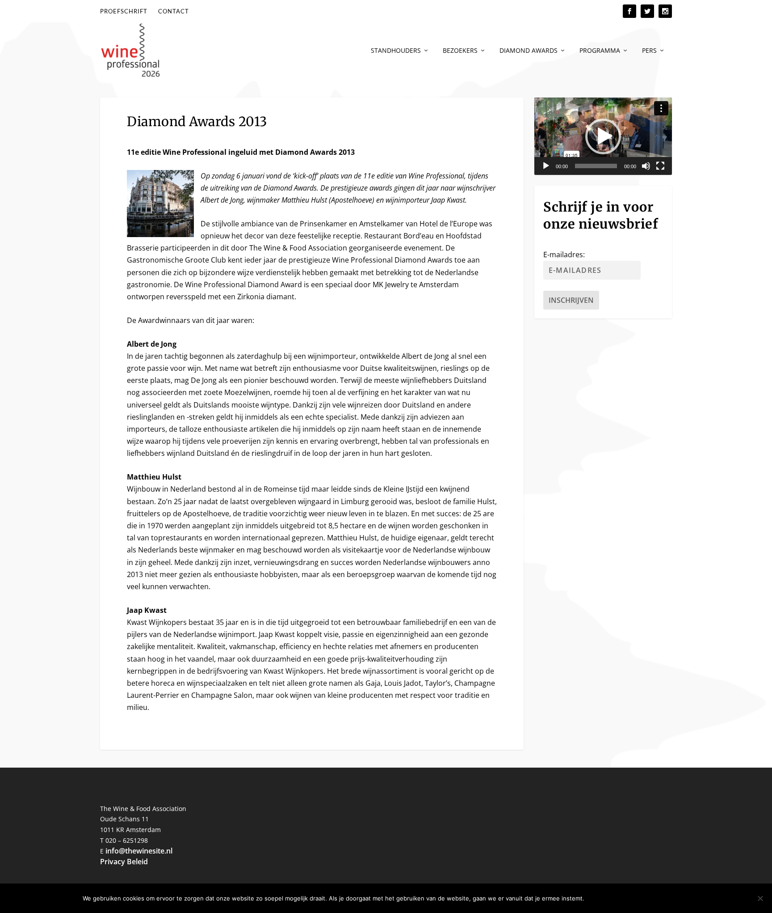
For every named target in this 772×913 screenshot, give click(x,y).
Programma (599, 51)
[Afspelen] (545, 165)
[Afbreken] (646, 165)
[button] (603, 136)
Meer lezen (666, 898)
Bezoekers (460, 51)
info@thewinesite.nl (138, 851)
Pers (649, 51)
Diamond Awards (528, 51)
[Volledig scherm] (660, 165)
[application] (603, 136)
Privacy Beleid (124, 861)
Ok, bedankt (614, 898)
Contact (173, 11)
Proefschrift (123, 11)
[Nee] (760, 898)
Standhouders (396, 51)
